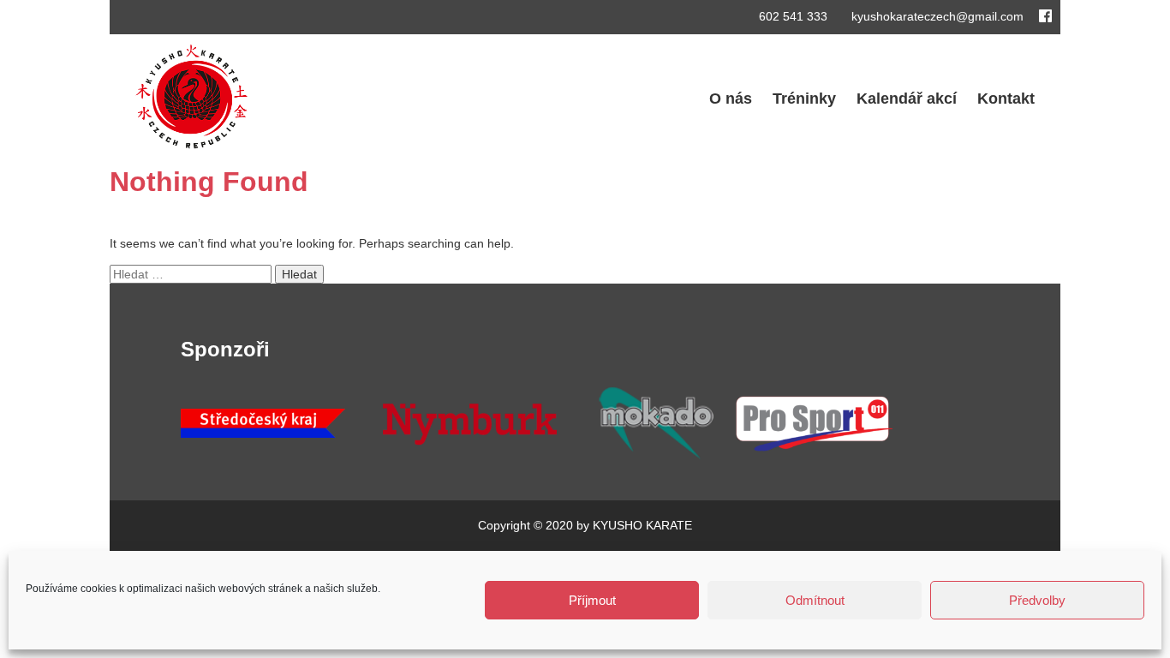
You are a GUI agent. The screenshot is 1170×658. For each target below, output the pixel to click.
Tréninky (804, 98)
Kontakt (1006, 98)
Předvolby (1037, 600)
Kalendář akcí (907, 98)
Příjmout (592, 600)
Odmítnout (815, 600)
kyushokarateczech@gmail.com (936, 16)
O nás (730, 98)
